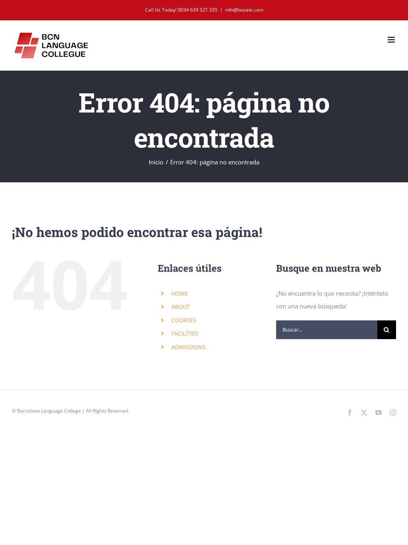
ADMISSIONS (188, 347)
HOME (179, 293)
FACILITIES (184, 333)
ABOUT (180, 306)
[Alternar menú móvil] (392, 40)
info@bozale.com (244, 9)
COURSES (183, 320)
